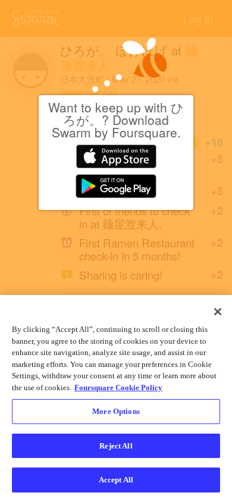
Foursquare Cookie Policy (118, 387)
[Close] (218, 312)
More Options (116, 411)
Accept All (116, 479)
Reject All (115, 445)
